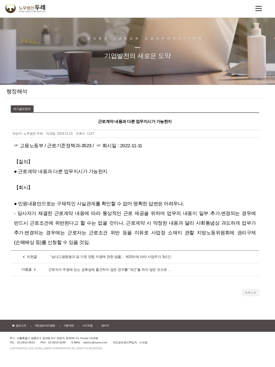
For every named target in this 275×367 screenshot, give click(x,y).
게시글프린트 (22, 108)
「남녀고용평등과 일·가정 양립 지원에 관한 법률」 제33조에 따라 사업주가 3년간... (110, 257)
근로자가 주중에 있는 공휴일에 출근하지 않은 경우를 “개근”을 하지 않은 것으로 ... (109, 270)
